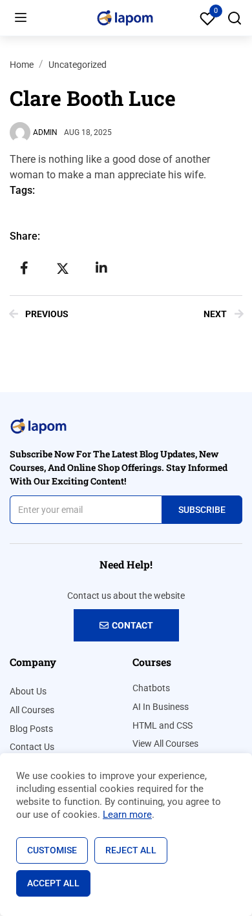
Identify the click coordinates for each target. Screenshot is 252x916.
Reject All (130, 850)
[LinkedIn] (101, 268)
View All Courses (165, 743)
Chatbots (151, 688)
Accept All (53, 883)
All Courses (32, 710)
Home (22, 64)
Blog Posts (31, 728)
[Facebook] (24, 268)
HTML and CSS (162, 725)
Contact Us (32, 747)
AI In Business (160, 707)
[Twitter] (62, 268)
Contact (132, 625)
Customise (52, 850)
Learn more (127, 814)
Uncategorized (77, 64)
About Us (28, 691)
